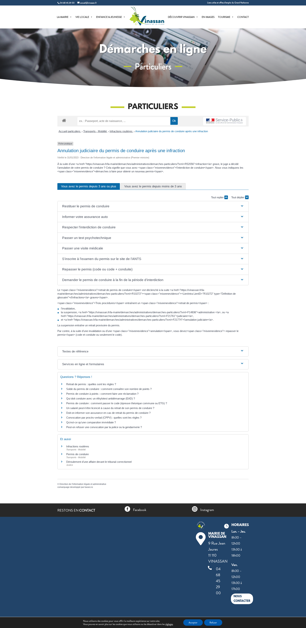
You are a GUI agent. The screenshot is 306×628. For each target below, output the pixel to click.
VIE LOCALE (82, 17)
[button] (153, 206)
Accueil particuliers (70, 131)
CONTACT (243, 17)
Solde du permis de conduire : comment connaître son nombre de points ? (109, 388)
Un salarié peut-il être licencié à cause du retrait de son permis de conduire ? (110, 408)
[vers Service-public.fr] (224, 121)
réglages (169, 624)
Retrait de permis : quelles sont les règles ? (91, 384)
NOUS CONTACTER (242, 599)
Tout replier (217, 197)
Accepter (193, 622)
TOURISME (224, 17)
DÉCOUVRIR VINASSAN (181, 17)
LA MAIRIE (62, 17)
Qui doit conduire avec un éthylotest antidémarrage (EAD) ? (100, 398)
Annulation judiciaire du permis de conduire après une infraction (171, 131)
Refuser (213, 622)
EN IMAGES (208, 17)
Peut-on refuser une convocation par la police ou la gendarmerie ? (104, 427)
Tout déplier (238, 197)
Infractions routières (121, 131)
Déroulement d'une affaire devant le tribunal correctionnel (99, 461)
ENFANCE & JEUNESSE (109, 17)
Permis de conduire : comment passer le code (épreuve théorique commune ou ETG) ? (116, 403)
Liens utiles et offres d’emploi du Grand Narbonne (228, 3)
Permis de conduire (77, 454)
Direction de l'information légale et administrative (83, 484)
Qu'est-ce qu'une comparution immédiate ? (91, 422)
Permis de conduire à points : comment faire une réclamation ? (102, 393)
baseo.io (89, 487)
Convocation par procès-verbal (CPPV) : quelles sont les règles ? (103, 417)
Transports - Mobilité (95, 131)
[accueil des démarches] (64, 120)
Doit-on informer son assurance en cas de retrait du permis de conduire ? (108, 412)
